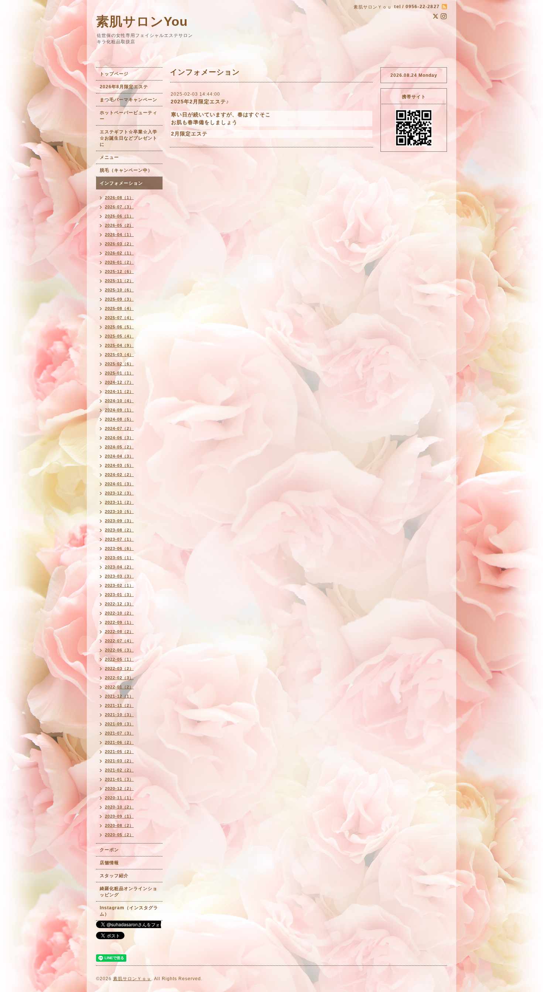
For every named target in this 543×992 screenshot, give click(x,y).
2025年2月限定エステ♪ (200, 102)
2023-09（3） (119, 521)
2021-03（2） (119, 761)
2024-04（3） (119, 456)
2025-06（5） (119, 327)
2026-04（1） (119, 234)
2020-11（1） (119, 798)
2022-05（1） (119, 659)
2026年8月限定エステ (124, 86)
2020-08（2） (119, 825)
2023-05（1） (119, 557)
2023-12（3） (119, 493)
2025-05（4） (119, 336)
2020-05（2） (119, 834)
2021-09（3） (119, 724)
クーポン (109, 849)
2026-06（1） (119, 216)
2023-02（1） (119, 585)
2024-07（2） (119, 428)
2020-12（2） (119, 788)
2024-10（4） (119, 400)
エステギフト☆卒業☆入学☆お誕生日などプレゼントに (128, 138)
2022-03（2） (119, 668)
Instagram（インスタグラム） (129, 911)
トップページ (114, 73)
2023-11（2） (119, 502)
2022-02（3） (119, 677)
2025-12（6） (119, 271)
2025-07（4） (119, 317)
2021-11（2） (119, 705)
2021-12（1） (119, 696)
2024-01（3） (119, 484)
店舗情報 (109, 862)
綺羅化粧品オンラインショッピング (128, 891)
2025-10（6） (119, 290)
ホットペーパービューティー (128, 116)
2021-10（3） (119, 714)
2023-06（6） (119, 548)
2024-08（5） (119, 419)
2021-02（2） (119, 770)
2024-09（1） (119, 410)
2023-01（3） (119, 594)
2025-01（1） (119, 373)
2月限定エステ (189, 134)
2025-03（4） (119, 354)
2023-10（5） (119, 511)
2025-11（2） (119, 280)
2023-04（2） (119, 567)
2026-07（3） (119, 207)
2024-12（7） (119, 382)
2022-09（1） (119, 622)
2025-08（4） (119, 308)
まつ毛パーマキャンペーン (128, 99)
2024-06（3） (119, 437)
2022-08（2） (119, 631)
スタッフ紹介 (114, 875)
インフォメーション (121, 183)
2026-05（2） (119, 225)
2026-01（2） (119, 262)
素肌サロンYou (142, 21)
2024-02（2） (119, 474)
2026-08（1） (119, 197)
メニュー (109, 157)
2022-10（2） (119, 613)
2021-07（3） (119, 733)
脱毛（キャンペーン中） (126, 170)
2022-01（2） (119, 687)
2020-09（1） (119, 816)
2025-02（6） (119, 364)
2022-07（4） (119, 641)
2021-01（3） (119, 779)
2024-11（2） (119, 391)
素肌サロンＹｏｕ (132, 978)
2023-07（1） (119, 539)
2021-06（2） (119, 742)
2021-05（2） (119, 751)
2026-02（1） (119, 253)
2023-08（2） (119, 530)
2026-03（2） (119, 244)
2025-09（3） (119, 299)
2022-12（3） (119, 604)
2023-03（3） (119, 576)
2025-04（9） (119, 345)
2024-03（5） (119, 465)
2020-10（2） (119, 807)
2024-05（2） (119, 447)
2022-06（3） (119, 650)
